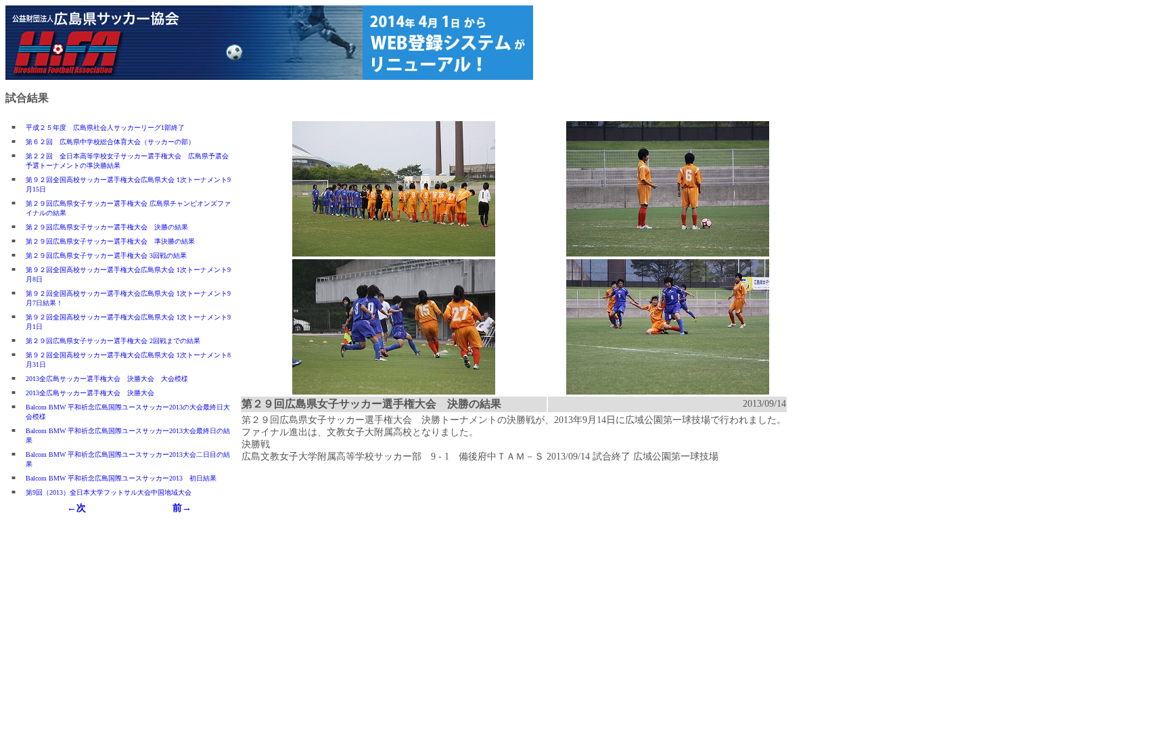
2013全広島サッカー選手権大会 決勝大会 (90, 393)
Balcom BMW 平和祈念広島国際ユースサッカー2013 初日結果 (121, 478)
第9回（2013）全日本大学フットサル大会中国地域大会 (108, 492)
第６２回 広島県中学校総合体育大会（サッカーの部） (110, 142)
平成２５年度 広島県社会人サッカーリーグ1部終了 (105, 127)
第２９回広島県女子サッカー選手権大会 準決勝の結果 (110, 241)
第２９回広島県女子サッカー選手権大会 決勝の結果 (107, 227)
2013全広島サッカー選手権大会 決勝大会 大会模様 (107, 378)
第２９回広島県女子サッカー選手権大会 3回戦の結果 (106, 255)
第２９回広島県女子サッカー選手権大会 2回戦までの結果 (113, 340)
